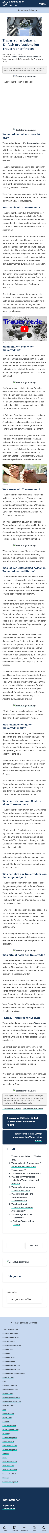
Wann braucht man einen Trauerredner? (23, 1168)
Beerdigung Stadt (9, 1341)
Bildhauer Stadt (8, 1378)
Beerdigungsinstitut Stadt (12, 1346)
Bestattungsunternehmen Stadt (14, 1373)
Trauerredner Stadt (33, 57)
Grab (4, 1410)
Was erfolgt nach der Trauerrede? (21, 1216)
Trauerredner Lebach (33, 1108)
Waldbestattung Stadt (10, 1482)
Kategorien (12, 1292)
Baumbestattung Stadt (11, 1337)
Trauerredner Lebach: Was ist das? (26, 1158)
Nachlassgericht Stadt (10, 1430)
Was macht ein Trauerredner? (26, 1163)
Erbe (34, 1530)
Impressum (8, 1505)
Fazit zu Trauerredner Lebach (23, 1223)
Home (5, 1530)
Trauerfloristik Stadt (10, 1462)
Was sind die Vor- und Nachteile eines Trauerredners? (22, 1197)
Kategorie (21, 57)
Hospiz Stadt (7, 1418)
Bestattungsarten (9, 1362)
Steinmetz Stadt (8, 1442)
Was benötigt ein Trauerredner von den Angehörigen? (22, 1207)
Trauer (5, 1458)
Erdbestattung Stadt (10, 1386)
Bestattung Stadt (9, 1357)
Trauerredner (33, 143)
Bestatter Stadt (8, 1349)
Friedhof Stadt (8, 1394)
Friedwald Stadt (8, 1406)
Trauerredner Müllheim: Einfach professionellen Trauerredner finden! (22, 1121)
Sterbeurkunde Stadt (10, 1446)
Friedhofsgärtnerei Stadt (11, 1398)
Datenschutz (9, 1508)
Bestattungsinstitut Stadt (11, 1366)
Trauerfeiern (40, 1023)
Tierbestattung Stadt (10, 1450)
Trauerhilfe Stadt (8, 1466)
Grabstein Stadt (8, 1414)
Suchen (34, 1245)
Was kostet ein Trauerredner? (26, 1173)
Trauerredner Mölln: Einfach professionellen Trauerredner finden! (27, 1137)
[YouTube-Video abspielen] (25, 329)
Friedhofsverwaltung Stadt (12, 1402)
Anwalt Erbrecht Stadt (10, 1329)
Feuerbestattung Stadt (10, 1390)
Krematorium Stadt (9, 1426)
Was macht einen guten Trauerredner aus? (23, 1189)
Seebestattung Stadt (10, 1438)
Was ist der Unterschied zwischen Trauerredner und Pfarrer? (25, 1180)
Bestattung (24, 1530)
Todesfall (6, 1454)
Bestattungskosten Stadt (11, 1369)
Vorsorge (15, 1530)
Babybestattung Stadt (10, 1333)
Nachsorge (6, 1434)
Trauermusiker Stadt (10, 1470)
